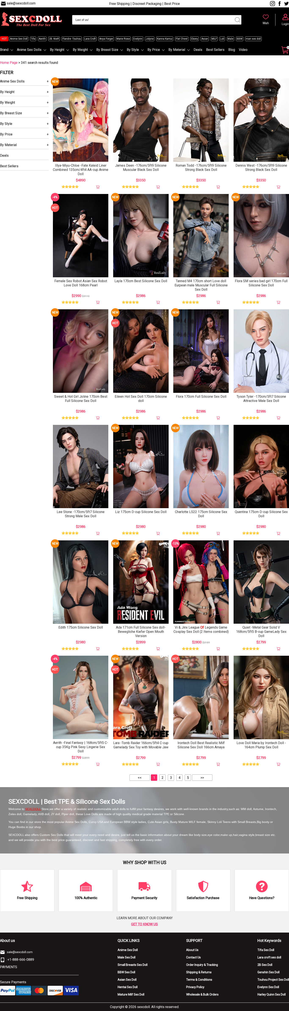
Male (230, 38)
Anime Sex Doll (19, 38)
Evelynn (137, 38)
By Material (176, 50)
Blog (231, 50)
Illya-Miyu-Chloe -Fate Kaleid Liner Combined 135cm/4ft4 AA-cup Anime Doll (80, 169)
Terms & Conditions (199, 979)
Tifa (33, 38)
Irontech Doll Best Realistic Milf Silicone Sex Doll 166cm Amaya (201, 745)
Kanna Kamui (164, 38)
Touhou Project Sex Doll (273, 979)
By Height (57, 50)
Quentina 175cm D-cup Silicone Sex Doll (261, 514)
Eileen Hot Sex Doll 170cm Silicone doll (141, 399)
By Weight (80, 50)
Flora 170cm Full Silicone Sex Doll (201, 397)
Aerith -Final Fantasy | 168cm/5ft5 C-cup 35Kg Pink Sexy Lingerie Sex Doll (80, 747)
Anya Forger (106, 38)
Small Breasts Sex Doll (132, 964)
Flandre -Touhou (71, 38)
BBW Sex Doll (126, 972)
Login (285, 24)
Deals (198, 50)
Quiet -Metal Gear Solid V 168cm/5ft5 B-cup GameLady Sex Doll (261, 631)
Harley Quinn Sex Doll (271, 994)
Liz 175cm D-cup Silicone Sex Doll (141, 512)
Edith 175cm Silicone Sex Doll (80, 627)
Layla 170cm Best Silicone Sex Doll (140, 281)
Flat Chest (182, 38)
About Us (192, 950)
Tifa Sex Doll (265, 950)
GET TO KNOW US (144, 924)
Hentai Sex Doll (128, 987)
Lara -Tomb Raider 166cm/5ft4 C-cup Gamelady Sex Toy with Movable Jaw (140, 745)
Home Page (9, 63)
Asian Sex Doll (127, 979)
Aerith (42, 38)
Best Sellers (215, 50)
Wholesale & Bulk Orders (202, 994)
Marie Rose (123, 38)
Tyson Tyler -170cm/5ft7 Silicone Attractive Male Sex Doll (261, 399)
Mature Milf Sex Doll (131, 994)
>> (202, 778)
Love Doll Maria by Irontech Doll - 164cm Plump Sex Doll (261, 745)
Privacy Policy (195, 987)
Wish (266, 23)
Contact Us (193, 957)
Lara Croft (90, 38)
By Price (153, 50)
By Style (133, 50)
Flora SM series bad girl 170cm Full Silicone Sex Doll (261, 283)
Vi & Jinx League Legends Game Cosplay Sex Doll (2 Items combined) (201, 629)
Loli (222, 38)
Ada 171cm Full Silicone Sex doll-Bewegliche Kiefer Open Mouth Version (141, 631)
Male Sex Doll (126, 957)
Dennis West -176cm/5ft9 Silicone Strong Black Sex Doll (261, 167)
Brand (4, 50)
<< (140, 778)
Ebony (194, 38)
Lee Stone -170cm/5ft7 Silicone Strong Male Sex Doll (81, 514)
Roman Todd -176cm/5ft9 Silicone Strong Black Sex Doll (201, 167)
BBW (239, 38)
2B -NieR (54, 38)
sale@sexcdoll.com (21, 3)
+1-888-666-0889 (20, 960)
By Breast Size (107, 50)
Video (243, 50)
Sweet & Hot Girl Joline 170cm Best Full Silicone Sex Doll (80, 399)
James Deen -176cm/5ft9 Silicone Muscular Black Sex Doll (141, 167)
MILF (214, 38)
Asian (204, 38)
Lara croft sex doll (269, 957)
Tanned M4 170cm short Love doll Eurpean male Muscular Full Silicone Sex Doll (201, 285)
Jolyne (150, 38)
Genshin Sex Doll (268, 972)
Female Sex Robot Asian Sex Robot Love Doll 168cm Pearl (80, 283)
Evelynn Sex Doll (268, 987)
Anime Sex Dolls (29, 50)
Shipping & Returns (199, 972)
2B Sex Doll (264, 964)
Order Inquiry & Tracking (202, 964)
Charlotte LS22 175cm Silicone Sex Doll (201, 514)
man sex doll (253, 38)
